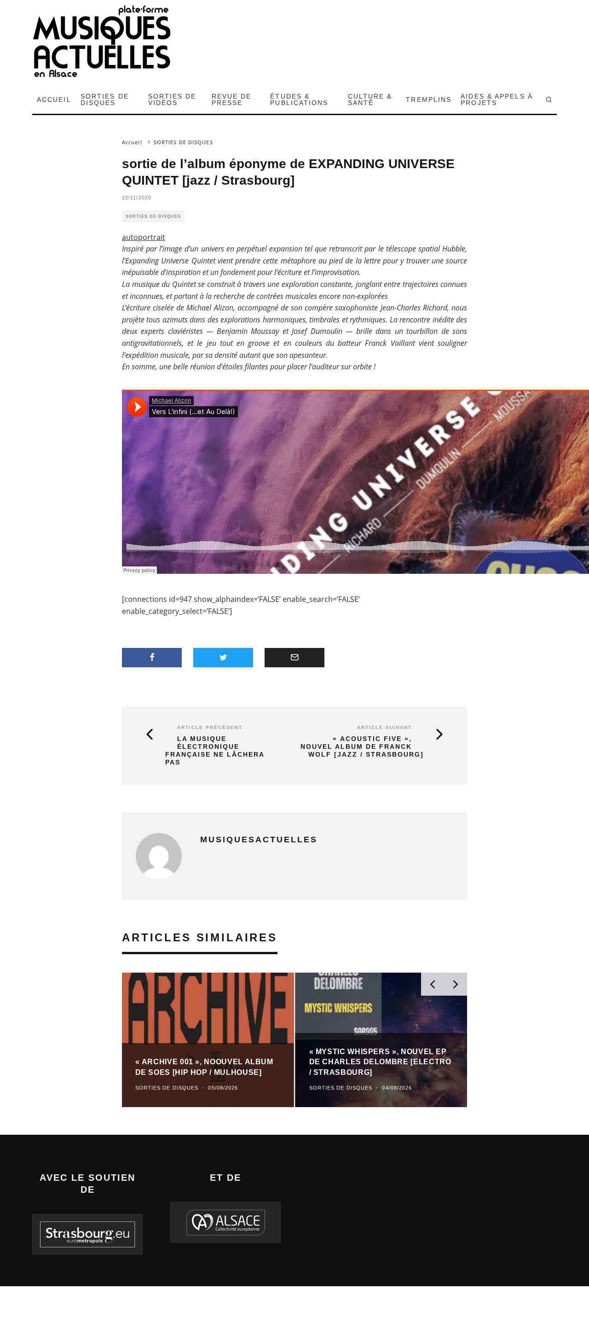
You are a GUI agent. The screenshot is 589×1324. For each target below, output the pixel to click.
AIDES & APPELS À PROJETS (497, 99)
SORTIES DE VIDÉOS (172, 99)
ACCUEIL (54, 99)
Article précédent (210, 727)
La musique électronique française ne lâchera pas (214, 750)
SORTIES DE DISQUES (105, 99)
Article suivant (384, 727)
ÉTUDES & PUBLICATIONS (299, 99)
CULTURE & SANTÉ (370, 99)
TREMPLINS (428, 99)
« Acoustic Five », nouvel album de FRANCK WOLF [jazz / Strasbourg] (362, 746)
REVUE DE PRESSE (232, 99)
